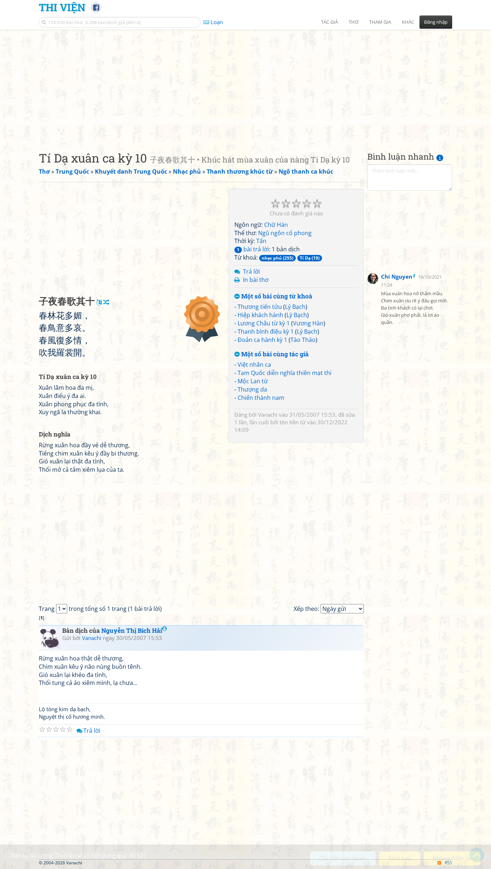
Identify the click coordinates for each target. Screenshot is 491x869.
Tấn (261, 241)
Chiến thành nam (261, 398)
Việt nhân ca (254, 365)
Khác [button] (408, 22)
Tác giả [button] (329, 22)
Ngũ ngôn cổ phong (285, 233)
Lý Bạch (295, 307)
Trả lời (251, 271)
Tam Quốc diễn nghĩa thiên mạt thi (284, 373)
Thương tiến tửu (260, 307)
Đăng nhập (436, 22)
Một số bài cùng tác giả (274, 354)
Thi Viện (62, 7)
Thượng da (252, 389)
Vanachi (267, 414)
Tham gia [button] (380, 22)
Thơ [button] (353, 22)
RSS (448, 863)
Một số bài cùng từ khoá (276, 296)
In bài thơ (256, 280)
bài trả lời (253, 249)
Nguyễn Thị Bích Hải (131, 630)
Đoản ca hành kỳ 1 (262, 340)
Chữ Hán (276, 225)
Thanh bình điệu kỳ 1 (266, 331)
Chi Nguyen (396, 276)
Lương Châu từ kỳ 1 (264, 323)
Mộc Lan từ (253, 381)
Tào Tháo (303, 340)
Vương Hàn (308, 323)
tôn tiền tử (293, 422)
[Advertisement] (245, 84)
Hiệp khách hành (260, 315)
